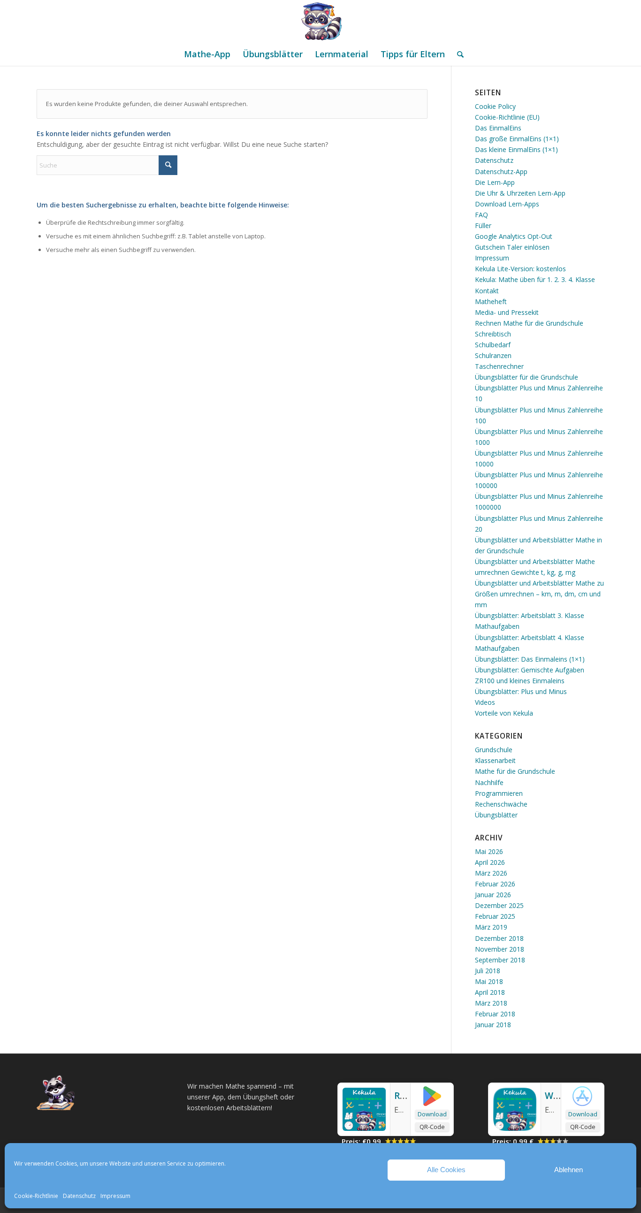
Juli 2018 (487, 970)
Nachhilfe (489, 782)
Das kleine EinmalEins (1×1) (516, 149)
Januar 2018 (493, 1024)
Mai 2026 (489, 851)
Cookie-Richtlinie (36, 1196)
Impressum (115, 1196)
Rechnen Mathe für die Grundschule (529, 323)
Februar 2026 (495, 883)
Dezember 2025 (499, 905)
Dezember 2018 (499, 938)
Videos (485, 702)
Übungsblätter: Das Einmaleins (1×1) (530, 659)
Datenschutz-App (501, 171)
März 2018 (491, 1003)
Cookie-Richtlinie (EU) (507, 117)
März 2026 (491, 873)
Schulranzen (493, 355)
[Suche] (457, 54)
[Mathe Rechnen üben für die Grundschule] (320, 21)
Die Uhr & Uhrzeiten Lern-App (520, 193)
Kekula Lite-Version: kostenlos (520, 268)
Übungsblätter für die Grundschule (526, 377)
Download (432, 1114)
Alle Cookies (446, 1170)
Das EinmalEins (498, 127)
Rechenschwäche (501, 804)
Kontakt (487, 290)
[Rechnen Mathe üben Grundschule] (364, 1128)
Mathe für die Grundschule (515, 771)
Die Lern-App (495, 182)
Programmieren (499, 793)
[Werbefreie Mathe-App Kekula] (514, 1128)
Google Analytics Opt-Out (513, 236)
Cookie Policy (495, 106)
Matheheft (491, 301)
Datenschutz (79, 1196)
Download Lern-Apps (507, 203)
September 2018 (500, 959)
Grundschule (493, 749)
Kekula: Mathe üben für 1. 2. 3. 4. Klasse (535, 279)
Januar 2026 (493, 894)
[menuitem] (207, 54)
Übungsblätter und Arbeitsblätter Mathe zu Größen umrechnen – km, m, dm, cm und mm (539, 594)
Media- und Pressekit (507, 312)
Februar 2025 (495, 916)
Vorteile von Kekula (504, 713)
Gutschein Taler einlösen (512, 247)
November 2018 (499, 949)
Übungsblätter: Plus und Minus (521, 691)
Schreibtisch (493, 333)
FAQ (481, 214)
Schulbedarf (493, 344)
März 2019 (491, 927)
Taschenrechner (499, 366)
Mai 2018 (489, 981)
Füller (483, 225)
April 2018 (490, 992)
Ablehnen (568, 1170)
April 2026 (490, 862)
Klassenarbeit (495, 760)
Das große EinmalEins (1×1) (517, 138)
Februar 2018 (495, 1013)
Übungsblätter (496, 814)
